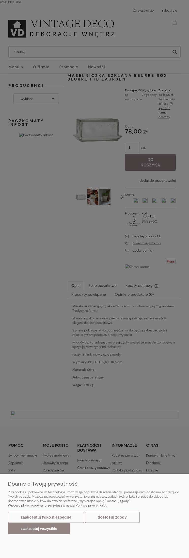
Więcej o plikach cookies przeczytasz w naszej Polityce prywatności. (57, 505)
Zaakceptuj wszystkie (39, 528)
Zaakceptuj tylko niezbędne (46, 517)
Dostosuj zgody (112, 517)
